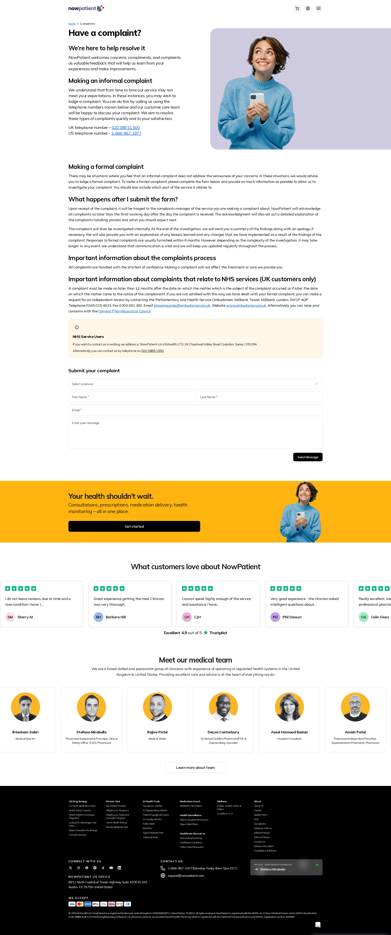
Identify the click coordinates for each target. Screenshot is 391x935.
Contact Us (259, 841)
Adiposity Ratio (150, 837)
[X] (70, 867)
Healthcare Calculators (191, 842)
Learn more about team (195, 767)
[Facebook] (86, 867)
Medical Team (260, 814)
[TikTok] (103, 867)
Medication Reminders (191, 805)
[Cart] (297, 8)
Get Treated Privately (116, 805)
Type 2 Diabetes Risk (153, 832)
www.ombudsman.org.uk (246, 305)
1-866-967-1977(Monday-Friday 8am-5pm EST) (202, 868)
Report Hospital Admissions (194, 819)
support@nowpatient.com (186, 875)
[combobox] (195, 384)
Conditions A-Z (225, 813)
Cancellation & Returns (265, 850)
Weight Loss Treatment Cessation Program (117, 816)
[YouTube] (111, 867)
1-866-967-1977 (126, 133)
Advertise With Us (263, 828)
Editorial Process (262, 832)
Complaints (260, 823)
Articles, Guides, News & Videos (229, 807)
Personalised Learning (191, 837)
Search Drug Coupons (80, 810)
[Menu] (318, 8)
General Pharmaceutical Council (124, 311)
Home (72, 23)
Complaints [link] (87, 23)
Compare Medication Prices (82, 805)
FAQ (256, 819)
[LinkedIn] (119, 867)
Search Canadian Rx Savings (83, 830)
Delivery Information (264, 846)
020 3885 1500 (152, 351)
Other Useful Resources (191, 846)
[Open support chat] (318, 924)
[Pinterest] (95, 867)
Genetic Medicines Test (117, 826)
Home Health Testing (116, 822)
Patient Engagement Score (156, 814)
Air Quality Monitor (152, 819)
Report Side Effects (189, 824)
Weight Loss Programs (117, 810)
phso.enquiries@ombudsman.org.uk (182, 305)
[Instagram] (78, 867)
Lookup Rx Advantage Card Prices (82, 824)
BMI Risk (147, 828)
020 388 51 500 (126, 127)
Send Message (308, 457)
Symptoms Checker (152, 805)
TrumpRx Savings (77, 834)
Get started (134, 526)
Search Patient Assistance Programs (81, 816)
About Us (259, 805)
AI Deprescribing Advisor (155, 810)
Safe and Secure (261, 837)
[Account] (308, 8)
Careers (258, 810)
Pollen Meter (149, 823)
